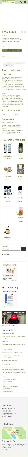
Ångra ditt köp (5, 450)
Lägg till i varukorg (12, 50)
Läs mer (7, 161)
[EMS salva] (14, 17)
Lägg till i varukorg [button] (20, 161)
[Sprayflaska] (22, 32)
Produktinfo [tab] (8, 63)
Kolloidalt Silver (17, 58)
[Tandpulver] (25, 32)
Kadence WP (20, 454)
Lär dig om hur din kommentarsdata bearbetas (11, 132)
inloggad (11, 126)
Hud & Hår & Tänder (10, 58)
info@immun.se (20, 369)
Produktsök (5, 246)
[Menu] (25, 2)
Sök (23, 249)
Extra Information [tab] (19, 63)
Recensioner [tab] (8, 65)
